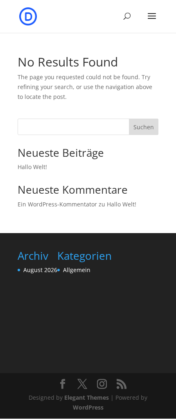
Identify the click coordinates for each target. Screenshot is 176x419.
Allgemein (76, 270)
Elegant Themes (86, 397)
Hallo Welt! (32, 167)
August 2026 (40, 270)
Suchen (143, 127)
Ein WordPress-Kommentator (57, 204)
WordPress (88, 407)
